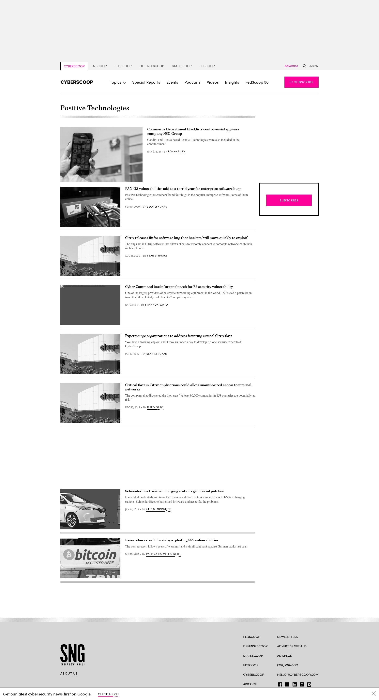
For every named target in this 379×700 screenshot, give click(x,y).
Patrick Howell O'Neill (163, 554)
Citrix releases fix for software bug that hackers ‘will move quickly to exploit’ (186, 237)
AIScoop (100, 66)
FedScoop (123, 66)
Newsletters (287, 636)
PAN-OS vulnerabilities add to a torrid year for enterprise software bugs (183, 188)
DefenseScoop (152, 66)
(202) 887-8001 (287, 665)
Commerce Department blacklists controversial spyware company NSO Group (193, 131)
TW (286, 684)
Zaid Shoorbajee (158, 509)
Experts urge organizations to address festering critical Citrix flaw (178, 335)
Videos (213, 82)
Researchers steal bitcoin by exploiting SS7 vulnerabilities (171, 540)
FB (279, 684)
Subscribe (303, 82)
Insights (232, 82)
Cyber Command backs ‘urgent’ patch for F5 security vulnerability (179, 286)
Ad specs (284, 655)
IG (300, 684)
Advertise (291, 66)
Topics (115, 82)
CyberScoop (74, 66)
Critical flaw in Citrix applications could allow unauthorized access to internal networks (188, 387)
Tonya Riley (177, 151)
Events (172, 82)
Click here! (108, 694)
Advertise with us (292, 646)
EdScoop (207, 66)
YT (308, 684)
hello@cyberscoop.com (298, 674)
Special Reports (146, 82)
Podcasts (192, 82)
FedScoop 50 (257, 82)
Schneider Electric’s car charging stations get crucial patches (174, 491)
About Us (69, 673)
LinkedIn (294, 684)
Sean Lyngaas (157, 206)
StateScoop (182, 66)
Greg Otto (155, 407)
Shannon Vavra (156, 304)
